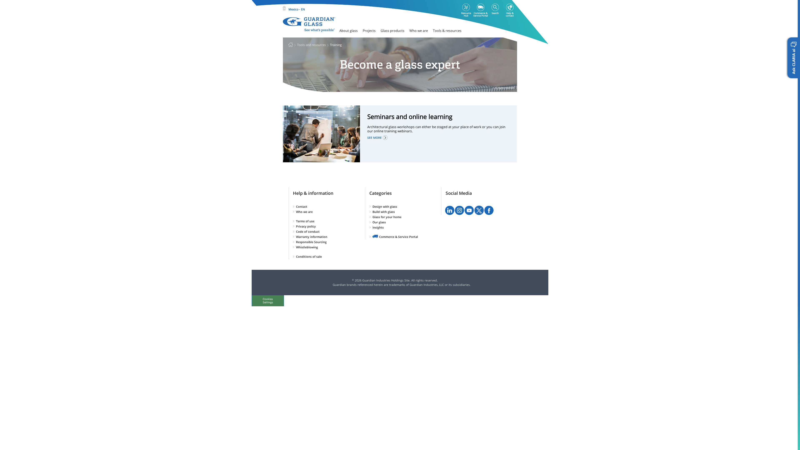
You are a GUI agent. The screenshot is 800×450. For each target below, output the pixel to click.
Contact (301, 207)
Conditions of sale (309, 257)
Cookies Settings (268, 301)
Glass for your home (386, 217)
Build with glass (383, 212)
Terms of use (305, 221)
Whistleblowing (307, 247)
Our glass (379, 222)
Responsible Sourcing (311, 242)
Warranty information (311, 237)
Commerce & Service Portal (398, 237)
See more (374, 138)
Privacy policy (306, 226)
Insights (378, 227)
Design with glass (384, 207)
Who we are (304, 212)
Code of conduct (308, 232)
